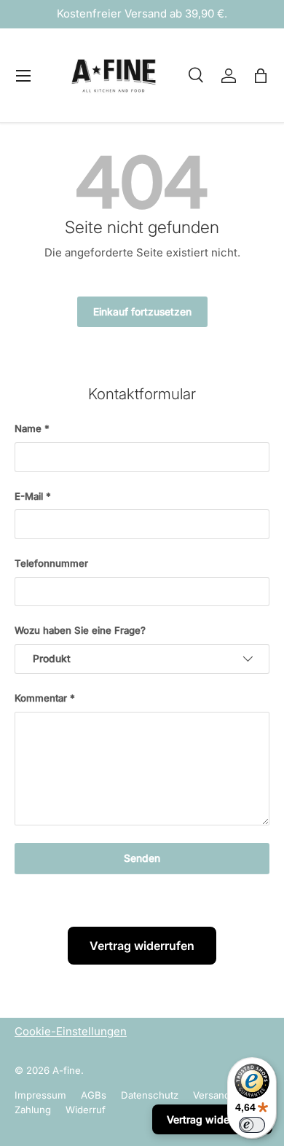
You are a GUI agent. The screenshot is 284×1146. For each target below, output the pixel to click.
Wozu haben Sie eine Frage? (80, 630)
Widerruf (86, 1109)
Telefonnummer (51, 563)
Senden (142, 858)
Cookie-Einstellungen (71, 1031)
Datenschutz (149, 1095)
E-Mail (29, 496)
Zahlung (33, 1109)
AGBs (93, 1095)
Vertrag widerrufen (142, 945)
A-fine (66, 1070)
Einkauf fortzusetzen (142, 312)
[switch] (252, 1125)
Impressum (40, 1095)
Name (28, 428)
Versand (211, 1095)
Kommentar (41, 698)
